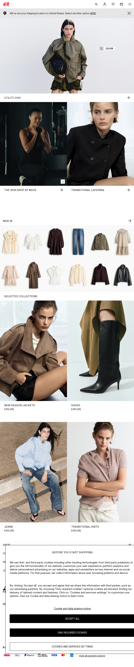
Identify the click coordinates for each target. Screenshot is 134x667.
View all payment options (92, 655)
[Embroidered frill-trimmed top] (11, 241)
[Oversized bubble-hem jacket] (100, 275)
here (93, 13)
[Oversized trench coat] (33, 275)
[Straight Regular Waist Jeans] (78, 241)
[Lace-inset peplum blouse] (33, 241)
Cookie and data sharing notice (72, 608)
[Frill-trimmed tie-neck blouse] (78, 275)
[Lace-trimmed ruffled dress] (11, 275)
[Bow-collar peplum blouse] (56, 275)
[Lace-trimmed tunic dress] (56, 241)
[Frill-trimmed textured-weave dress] (123, 241)
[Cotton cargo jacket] (100, 241)
